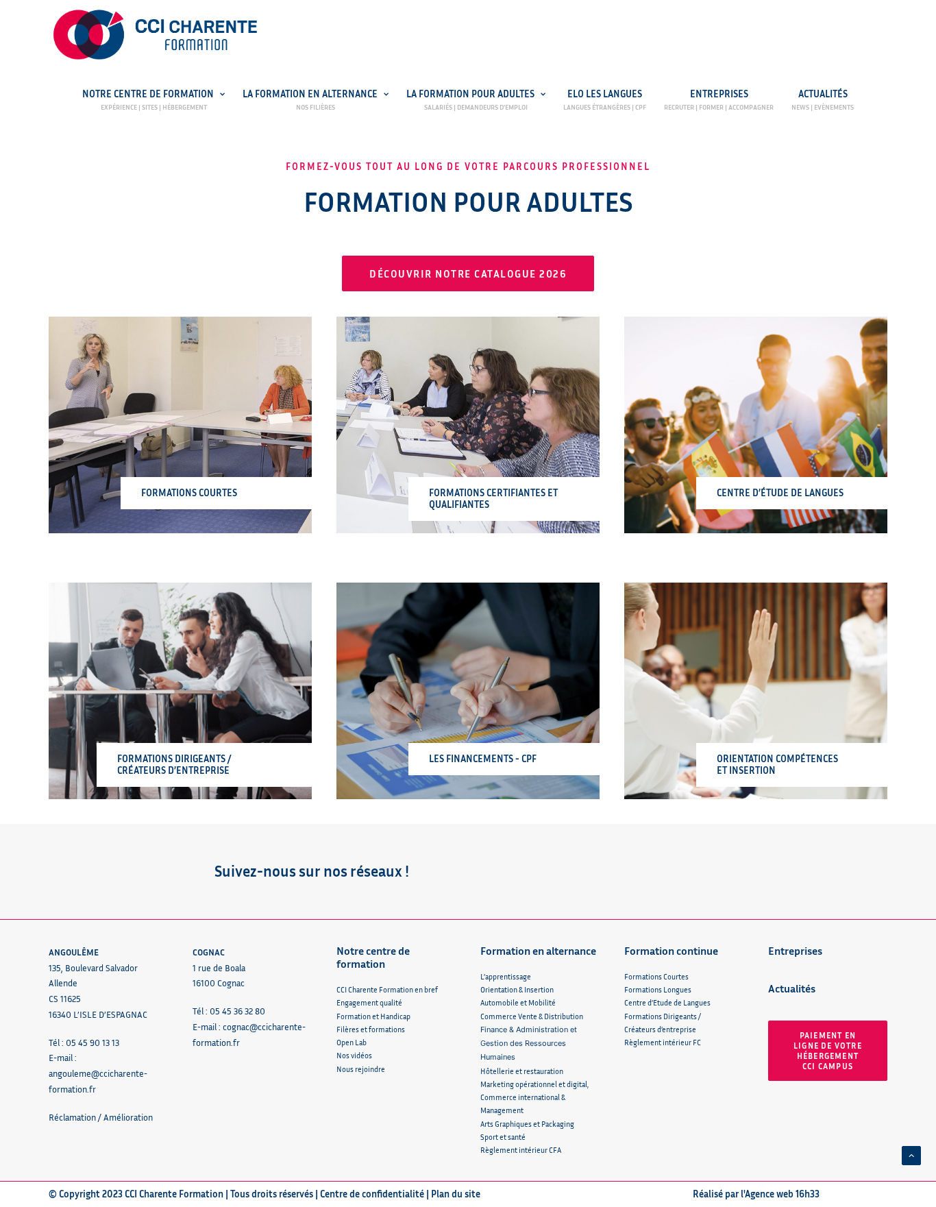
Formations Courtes (656, 976)
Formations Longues (657, 989)
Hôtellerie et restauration (521, 1070)
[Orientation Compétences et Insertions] (743, 691)
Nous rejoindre (360, 1068)
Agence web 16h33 (782, 1193)
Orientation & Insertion (517, 989)
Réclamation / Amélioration (101, 1117)
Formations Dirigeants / (662, 1016)
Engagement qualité (369, 1002)
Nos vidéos (354, 1055)
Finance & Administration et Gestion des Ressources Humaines (528, 1043)
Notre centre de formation (148, 94)
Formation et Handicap (373, 1016)
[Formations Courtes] (168, 425)
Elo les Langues (604, 94)
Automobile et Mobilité (518, 1002)
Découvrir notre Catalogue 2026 (468, 273)
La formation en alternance (310, 94)
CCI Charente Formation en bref (387, 989)
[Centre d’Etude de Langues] (743, 425)
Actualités (823, 94)
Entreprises (719, 94)
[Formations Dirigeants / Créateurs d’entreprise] (168, 691)
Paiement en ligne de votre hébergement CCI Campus (828, 1050)
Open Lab (351, 1042)
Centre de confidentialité (372, 1193)
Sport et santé (503, 1136)
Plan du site (455, 1193)
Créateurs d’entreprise (660, 1029)
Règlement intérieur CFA (520, 1149)
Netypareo (437, 124)
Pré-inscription (174, 124)
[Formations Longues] (456, 425)
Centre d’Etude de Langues (667, 1002)
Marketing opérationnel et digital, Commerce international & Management (535, 1097)
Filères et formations (370, 1029)
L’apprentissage (505, 976)
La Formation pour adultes (470, 94)
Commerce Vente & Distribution (531, 1016)
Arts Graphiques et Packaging (527, 1123)
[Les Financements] (456, 691)
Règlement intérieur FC (662, 1042)
